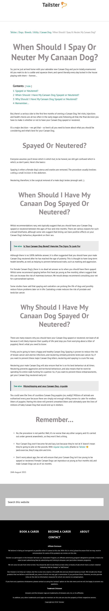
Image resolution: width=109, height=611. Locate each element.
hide (28, 86)
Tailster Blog (54, 5)
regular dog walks (61, 447)
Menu (54, 15)
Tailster (82, 447)
